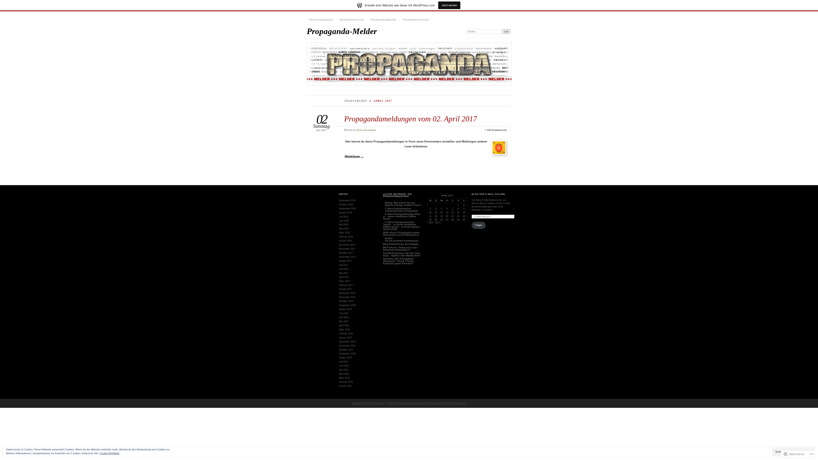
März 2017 (344, 281)
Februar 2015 (346, 382)
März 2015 (344, 378)
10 (430, 212)
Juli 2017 (343, 265)
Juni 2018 (344, 220)
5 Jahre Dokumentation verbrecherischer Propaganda (400, 209)
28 (452, 219)
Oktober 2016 (346, 301)
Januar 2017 (345, 289)
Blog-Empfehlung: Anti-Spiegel (400, 244)
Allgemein (370, 130)
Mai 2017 (343, 273)
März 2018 (344, 232)
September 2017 (347, 257)
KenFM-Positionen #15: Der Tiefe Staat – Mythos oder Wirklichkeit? (402, 254)
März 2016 (344, 329)
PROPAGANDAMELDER (383, 20)
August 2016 (345, 309)
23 (464, 215)
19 (441, 215)
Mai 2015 (343, 369)
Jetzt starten (449, 5)
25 (436, 219)
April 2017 (344, 277)
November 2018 (347, 200)
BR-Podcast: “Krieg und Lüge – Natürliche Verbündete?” (401, 248)
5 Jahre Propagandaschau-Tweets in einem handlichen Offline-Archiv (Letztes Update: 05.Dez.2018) (401, 225)
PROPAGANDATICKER (352, 20)
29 (458, 219)
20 (447, 215)
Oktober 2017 (346, 253)
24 (430, 219)
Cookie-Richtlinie (109, 453)
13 (447, 212)
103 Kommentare (497, 130)
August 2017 (345, 261)
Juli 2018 (343, 216)
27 (447, 219)
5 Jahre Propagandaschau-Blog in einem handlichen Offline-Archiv (401, 216)
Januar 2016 (345, 337)
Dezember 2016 (347, 293)
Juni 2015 (344, 365)
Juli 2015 (343, 361)
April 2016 (344, 325)
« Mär (430, 222)
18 (436, 215)
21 (452, 215)
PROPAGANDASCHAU (321, 20)
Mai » (438, 222)
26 (441, 219)
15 (458, 212)
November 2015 (347, 345)
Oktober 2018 (346, 204)
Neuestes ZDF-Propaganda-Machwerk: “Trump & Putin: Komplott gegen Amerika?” (398, 261)
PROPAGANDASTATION (416, 20)
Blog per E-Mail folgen (488, 194)
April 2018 (344, 228)
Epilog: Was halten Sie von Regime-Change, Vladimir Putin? (402, 203)
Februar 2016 (346, 333)
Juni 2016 (344, 317)
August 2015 (345, 357)
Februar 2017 (346, 285)
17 (430, 215)
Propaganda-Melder (342, 31)
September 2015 (347, 353)
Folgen (478, 225)
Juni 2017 (344, 269)
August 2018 (345, 212)
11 (436, 212)
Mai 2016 (343, 321)
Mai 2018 (343, 224)
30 (464, 219)
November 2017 (347, 248)
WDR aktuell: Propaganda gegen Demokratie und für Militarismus (401, 233)
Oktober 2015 (346, 349)
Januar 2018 (345, 240)
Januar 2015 (345, 386)
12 (441, 212)
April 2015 (344, 373)
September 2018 (347, 208)
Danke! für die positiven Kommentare (400, 239)
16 (464, 212)
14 (452, 212)
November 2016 (347, 297)
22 (458, 215)
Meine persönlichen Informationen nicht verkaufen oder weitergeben (426, 403)
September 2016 (347, 305)
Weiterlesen (354, 156)
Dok (359, 130)
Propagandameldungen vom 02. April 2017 (410, 118)
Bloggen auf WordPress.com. (369, 403)
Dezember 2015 (347, 341)
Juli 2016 (343, 313)
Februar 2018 (346, 236)
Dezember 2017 (347, 244)
